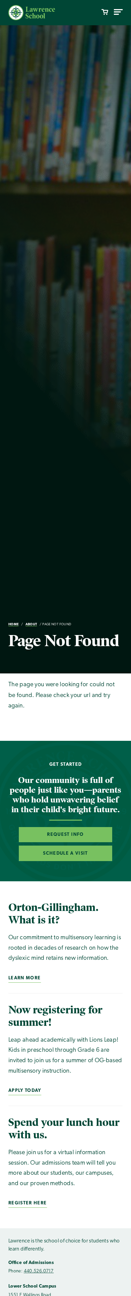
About (31, 624)
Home (13, 624)
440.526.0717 (39, 1271)
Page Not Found (56, 624)
